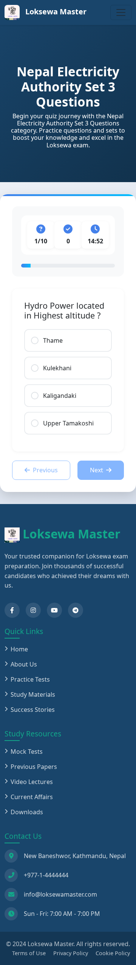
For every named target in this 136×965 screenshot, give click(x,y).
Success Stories (33, 709)
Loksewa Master (55, 11)
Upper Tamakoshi (68, 423)
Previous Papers (34, 766)
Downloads (27, 812)
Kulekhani (57, 368)
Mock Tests (27, 751)
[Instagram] (33, 610)
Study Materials (33, 694)
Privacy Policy (70, 953)
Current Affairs (32, 797)
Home (19, 649)
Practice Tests (30, 679)
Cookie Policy (113, 953)
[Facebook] (12, 610)
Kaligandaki (59, 395)
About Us (24, 664)
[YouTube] (54, 610)
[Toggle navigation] (120, 12)
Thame (53, 340)
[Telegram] (75, 610)
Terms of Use (29, 953)
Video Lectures (32, 782)
